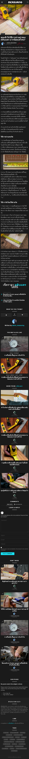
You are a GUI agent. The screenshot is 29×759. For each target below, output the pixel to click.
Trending (2, 337)
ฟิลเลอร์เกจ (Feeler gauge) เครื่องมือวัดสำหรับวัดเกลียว (14, 664)
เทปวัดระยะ (15, 744)
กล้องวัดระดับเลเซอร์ (18, 734)
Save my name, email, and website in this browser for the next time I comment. (14, 549)
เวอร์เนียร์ (20, 375)
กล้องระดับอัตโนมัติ (14, 732)
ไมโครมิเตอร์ (16, 353)
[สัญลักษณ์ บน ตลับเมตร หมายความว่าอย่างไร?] (14, 572)
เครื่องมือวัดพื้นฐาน (21, 739)
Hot (2, 647)
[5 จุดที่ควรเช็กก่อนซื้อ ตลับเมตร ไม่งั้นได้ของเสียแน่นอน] (14, 452)
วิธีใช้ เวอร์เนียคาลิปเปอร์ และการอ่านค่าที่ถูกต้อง (14, 610)
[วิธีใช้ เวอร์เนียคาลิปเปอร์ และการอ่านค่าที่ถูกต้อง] (14, 599)
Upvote (6, 315)
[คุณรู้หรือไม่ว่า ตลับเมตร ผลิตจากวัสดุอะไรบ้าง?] (14, 480)
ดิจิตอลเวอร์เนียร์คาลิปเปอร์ (8, 737)
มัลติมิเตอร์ (12, 375)
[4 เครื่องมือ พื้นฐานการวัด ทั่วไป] (14, 344)
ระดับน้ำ (16, 375)
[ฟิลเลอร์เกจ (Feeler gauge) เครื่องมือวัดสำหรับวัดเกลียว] (14, 653)
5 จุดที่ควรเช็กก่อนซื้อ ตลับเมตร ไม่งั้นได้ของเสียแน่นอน (14, 463)
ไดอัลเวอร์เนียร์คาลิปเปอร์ (21, 748)
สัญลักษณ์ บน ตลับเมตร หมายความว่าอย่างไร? (14, 582)
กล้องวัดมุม (23, 732)
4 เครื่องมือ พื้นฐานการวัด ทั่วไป (14, 355)
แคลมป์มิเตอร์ (5, 748)
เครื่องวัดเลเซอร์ (7, 744)
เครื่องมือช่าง (11, 723)
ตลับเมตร (20, 284)
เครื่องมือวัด (13, 739)
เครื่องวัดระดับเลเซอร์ (20, 741)
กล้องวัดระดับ (9, 734)
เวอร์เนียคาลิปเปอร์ (9, 746)
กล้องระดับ (6, 732)
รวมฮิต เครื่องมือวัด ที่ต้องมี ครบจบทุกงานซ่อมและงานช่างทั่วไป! (14, 378)
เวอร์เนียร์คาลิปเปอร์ (19, 746)
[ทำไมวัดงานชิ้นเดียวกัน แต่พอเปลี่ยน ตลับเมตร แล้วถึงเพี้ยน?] (14, 397)
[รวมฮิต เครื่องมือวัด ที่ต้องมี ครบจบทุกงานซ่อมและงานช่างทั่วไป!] (14, 366)
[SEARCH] (27, 2)
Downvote (22, 315)
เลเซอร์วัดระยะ (22, 744)
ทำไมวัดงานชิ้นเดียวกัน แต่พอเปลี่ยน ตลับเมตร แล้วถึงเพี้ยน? (14, 408)
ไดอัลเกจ (11, 353)
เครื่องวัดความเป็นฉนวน (9, 741)
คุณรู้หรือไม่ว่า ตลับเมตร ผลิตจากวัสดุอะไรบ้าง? (14, 491)
